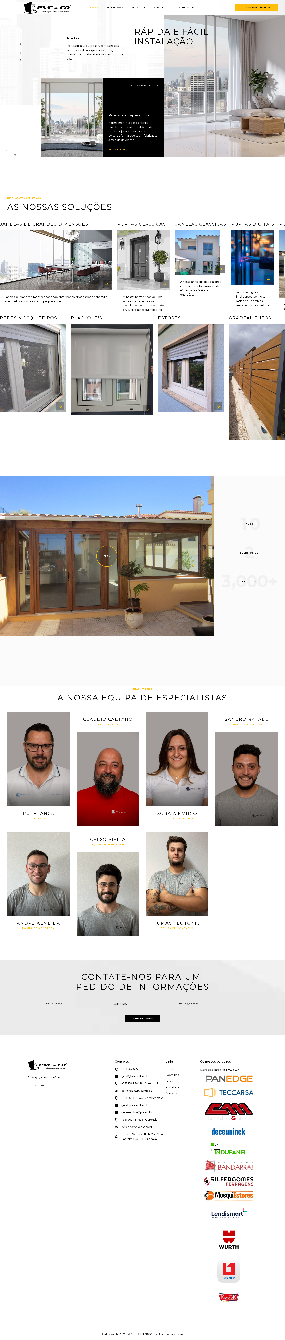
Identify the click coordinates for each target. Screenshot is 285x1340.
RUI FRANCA (39, 813)
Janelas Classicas (200, 224)
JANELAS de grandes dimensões (44, 224)
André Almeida (38, 923)
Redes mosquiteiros (28, 318)
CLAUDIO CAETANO (108, 719)
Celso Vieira (108, 839)
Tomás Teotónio (177, 923)
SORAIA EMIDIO (177, 813)
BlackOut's (86, 318)
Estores (169, 318)
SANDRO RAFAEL (246, 719)
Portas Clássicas (141, 224)
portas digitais (252, 224)
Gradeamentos (250, 318)
